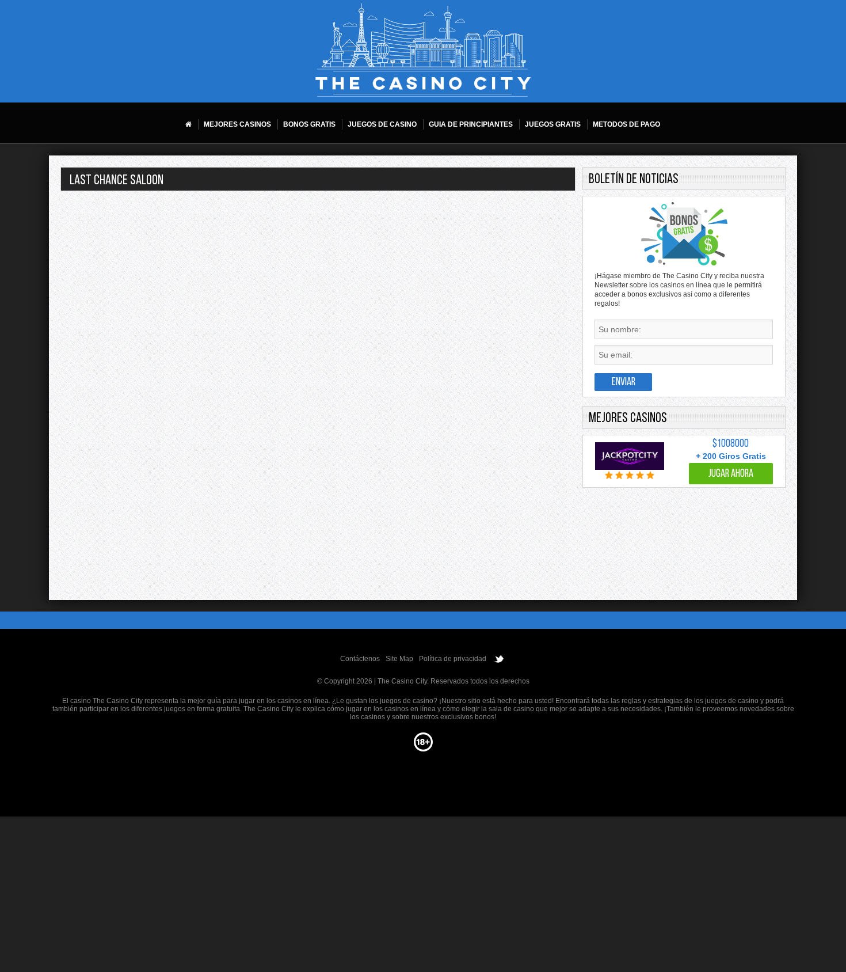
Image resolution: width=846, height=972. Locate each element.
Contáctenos (360, 659)
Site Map (399, 659)
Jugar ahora (730, 474)
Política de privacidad (452, 659)
